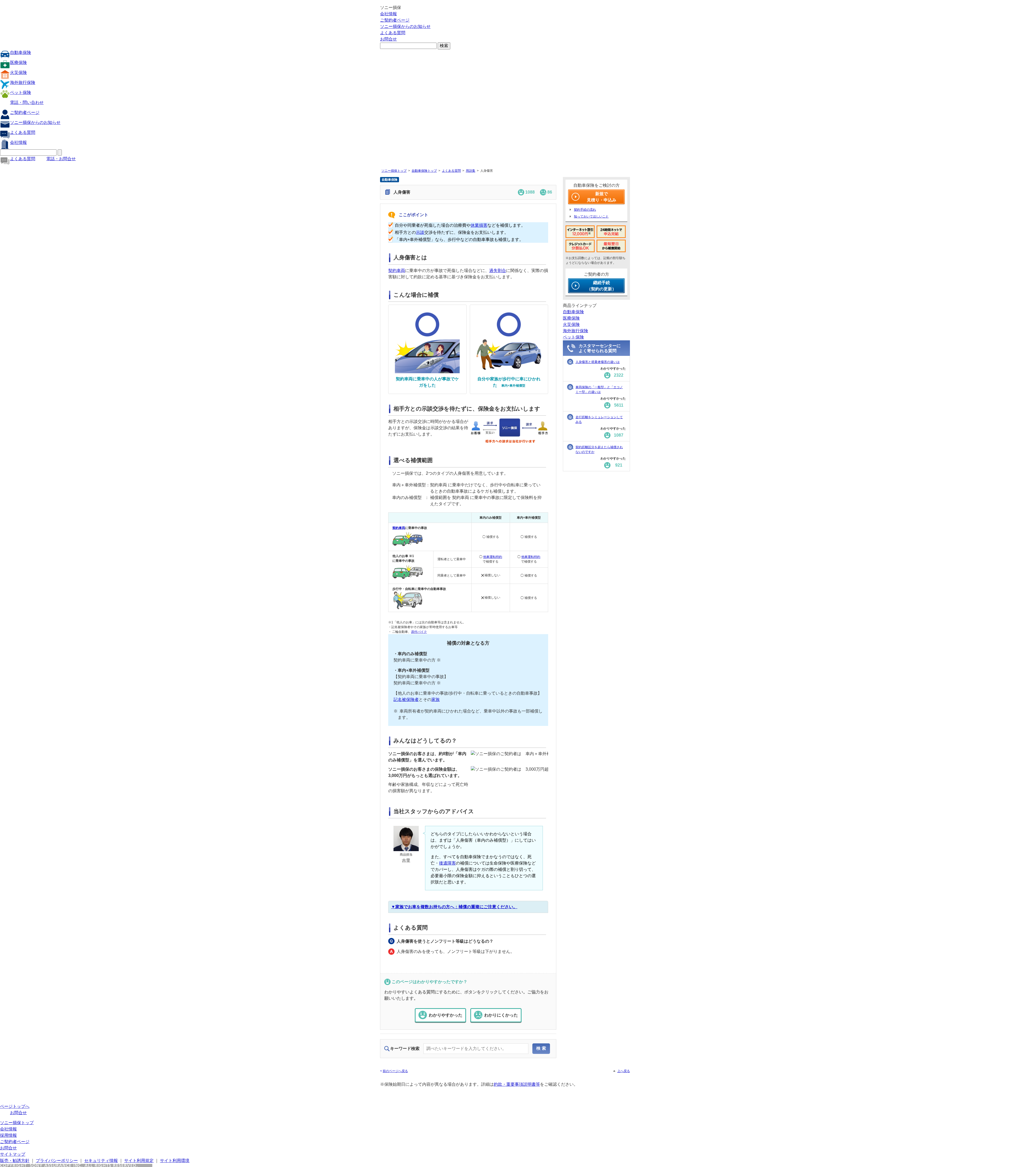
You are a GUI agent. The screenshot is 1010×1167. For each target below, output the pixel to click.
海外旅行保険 (22, 82)
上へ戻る (623, 1071)
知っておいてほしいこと (591, 216)
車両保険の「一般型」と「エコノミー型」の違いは (599, 389)
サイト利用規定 (139, 1160)
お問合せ (388, 39)
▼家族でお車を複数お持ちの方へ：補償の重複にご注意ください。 (454, 907)
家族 (435, 699)
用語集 (470, 171)
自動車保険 (20, 52)
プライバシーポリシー (57, 1160)
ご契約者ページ (395, 20)
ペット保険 (20, 92)
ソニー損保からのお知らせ (405, 26)
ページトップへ (14, 1106)
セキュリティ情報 (101, 1160)
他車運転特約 (492, 557)
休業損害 (479, 225)
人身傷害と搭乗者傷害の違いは (597, 362)
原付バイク (419, 632)
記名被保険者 (406, 699)
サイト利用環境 (174, 1160)
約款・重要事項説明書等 (517, 1084)
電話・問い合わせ (27, 102)
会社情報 (388, 14)
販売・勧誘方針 (14, 1160)
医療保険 (18, 62)
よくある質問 (392, 33)
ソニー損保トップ (394, 171)
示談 (420, 232)
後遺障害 (447, 863)
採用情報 (8, 1135)
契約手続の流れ (585, 209)
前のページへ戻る (395, 1071)
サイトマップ (12, 1154)
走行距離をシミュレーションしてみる (599, 419)
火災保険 (18, 72)
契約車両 (396, 270)
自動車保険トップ (424, 171)
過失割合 (497, 270)
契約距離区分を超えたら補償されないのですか (599, 449)
